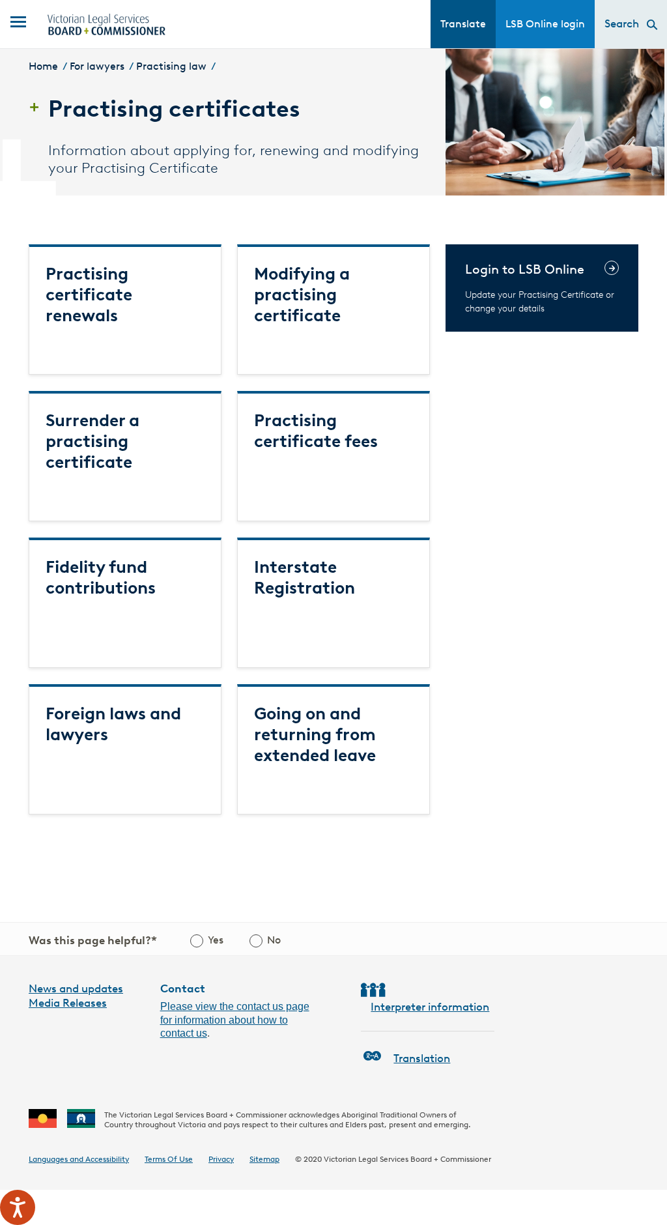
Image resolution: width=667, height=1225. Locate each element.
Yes (215, 940)
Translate (463, 24)
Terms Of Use (169, 1159)
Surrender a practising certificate (92, 441)
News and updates (76, 988)
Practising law (171, 66)
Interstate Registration (304, 577)
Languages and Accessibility (79, 1159)
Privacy (221, 1159)
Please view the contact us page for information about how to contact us (234, 1020)
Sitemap (264, 1159)
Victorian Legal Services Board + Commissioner (407, 1159)
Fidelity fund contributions (101, 577)
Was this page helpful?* (93, 940)
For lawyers (97, 66)
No (274, 940)
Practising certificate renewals (89, 294)
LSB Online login (545, 24)
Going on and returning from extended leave (315, 734)
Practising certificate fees (316, 431)
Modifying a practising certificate (302, 294)
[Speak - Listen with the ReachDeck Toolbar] (17, 1207)
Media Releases (68, 1002)
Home (43, 66)
